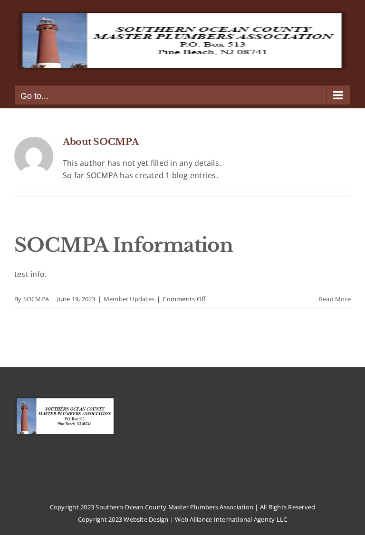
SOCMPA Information (123, 245)
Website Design (146, 519)
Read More (335, 299)
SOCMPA (36, 299)
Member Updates (129, 299)
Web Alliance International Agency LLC (231, 519)
